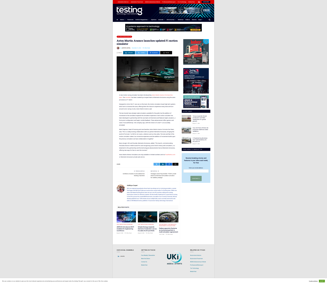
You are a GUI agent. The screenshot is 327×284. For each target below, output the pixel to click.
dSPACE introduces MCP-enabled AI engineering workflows (125, 229)
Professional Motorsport (168, 2)
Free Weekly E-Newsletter (148, 255)
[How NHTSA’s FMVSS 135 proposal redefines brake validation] (186, 130)
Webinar (181, 19)
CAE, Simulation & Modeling (124, 36)
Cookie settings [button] (313, 281)
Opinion (153, 19)
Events (194, 19)
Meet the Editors (145, 258)
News (122, 19)
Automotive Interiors (123, 2)
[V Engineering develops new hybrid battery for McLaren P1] (186, 140)
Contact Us (144, 261)
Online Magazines (141, 19)
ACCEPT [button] (322, 281)
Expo (200, 19)
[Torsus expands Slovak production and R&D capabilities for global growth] (186, 118)
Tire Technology (182, 2)
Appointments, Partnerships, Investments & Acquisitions (168, 225)
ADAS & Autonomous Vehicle (152, 2)
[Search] (209, 20)
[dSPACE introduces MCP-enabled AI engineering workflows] (126, 216)
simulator (128, 97)
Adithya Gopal (126, 48)
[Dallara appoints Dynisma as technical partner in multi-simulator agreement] (168, 216)
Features (130, 19)
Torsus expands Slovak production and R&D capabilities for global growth (200, 118)
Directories (170, 19)
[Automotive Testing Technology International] (129, 10)
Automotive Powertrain (137, 2)
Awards (160, 19)
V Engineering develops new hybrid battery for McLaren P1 (200, 139)
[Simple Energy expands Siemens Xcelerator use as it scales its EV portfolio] (147, 216)
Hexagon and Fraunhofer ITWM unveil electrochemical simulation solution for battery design (163, 175)
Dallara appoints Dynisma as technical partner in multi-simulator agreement (168, 230)
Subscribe (206, 1)
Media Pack (191, 2)
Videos (187, 19)
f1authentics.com (170, 154)
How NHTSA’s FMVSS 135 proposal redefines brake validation (200, 129)
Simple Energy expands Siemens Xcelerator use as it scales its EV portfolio (147, 229)
